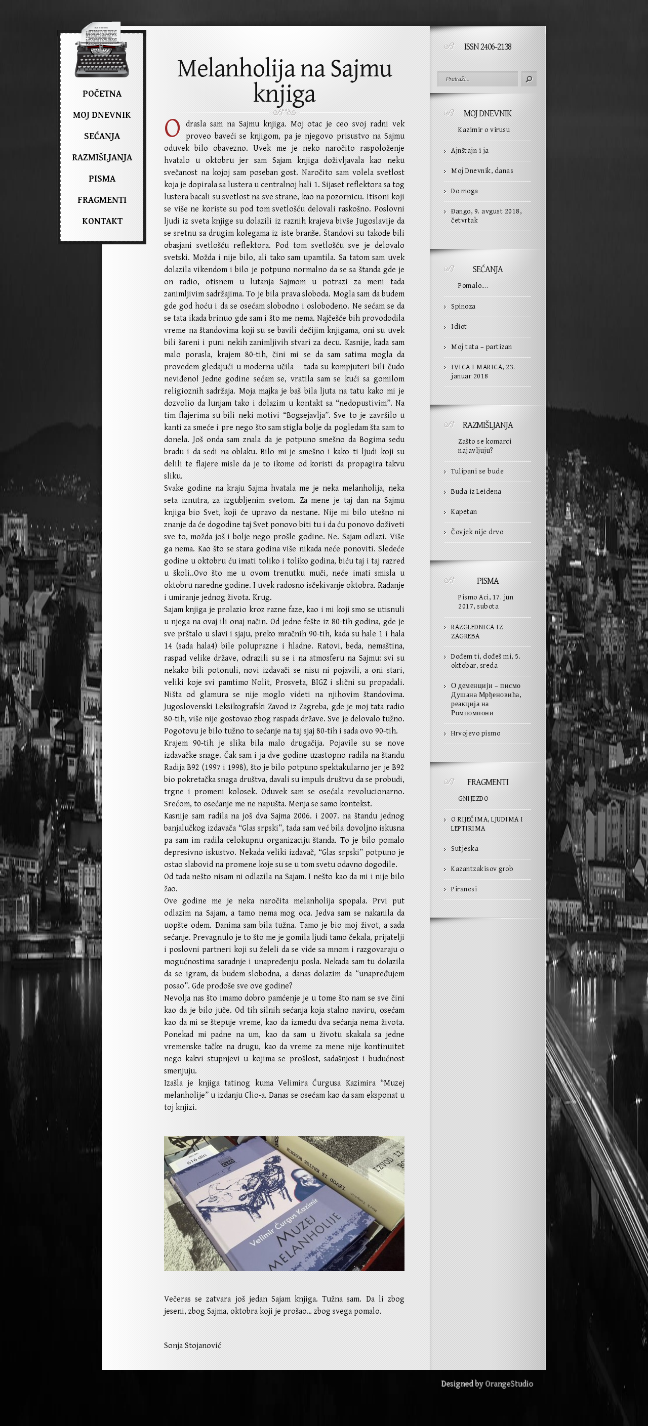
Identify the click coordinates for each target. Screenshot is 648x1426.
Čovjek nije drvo (477, 532)
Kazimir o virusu (484, 130)
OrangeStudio (509, 1384)
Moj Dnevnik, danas (482, 171)
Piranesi (464, 889)
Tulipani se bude (477, 471)
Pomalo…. (473, 286)
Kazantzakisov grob (482, 869)
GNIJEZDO (473, 799)
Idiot (459, 327)
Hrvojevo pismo (475, 733)
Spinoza (463, 307)
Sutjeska (464, 849)
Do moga (464, 191)
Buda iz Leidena (476, 492)
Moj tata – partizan (481, 347)
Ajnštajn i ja (470, 151)
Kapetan (464, 512)
